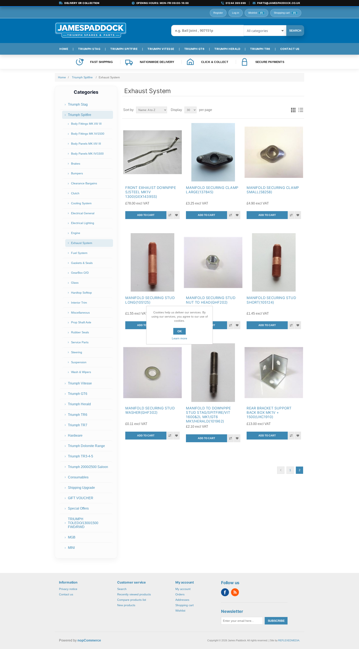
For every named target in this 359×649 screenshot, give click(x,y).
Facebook (225, 592)
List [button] (300, 110)
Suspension (78, 362)
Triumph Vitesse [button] (161, 48)
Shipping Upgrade (81, 487)
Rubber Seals (80, 332)
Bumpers (77, 173)
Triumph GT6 (77, 393)
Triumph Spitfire (79, 115)
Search (295, 30)
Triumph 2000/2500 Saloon (88, 467)
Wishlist (180, 610)
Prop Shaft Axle (81, 322)
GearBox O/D (80, 272)
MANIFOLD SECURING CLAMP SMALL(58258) (273, 190)
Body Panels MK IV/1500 (87, 153)
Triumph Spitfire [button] (124, 48)
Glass (75, 282)
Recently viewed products (134, 594)
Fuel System (79, 253)
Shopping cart (184, 605)
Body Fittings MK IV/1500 (87, 133)
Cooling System (81, 203)
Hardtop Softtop (81, 292)
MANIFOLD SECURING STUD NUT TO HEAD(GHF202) (210, 300)
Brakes (75, 163)
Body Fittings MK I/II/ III (86, 123)
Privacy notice (68, 589)
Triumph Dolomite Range (86, 446)
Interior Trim (79, 302)
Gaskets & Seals (82, 263)
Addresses (182, 599)
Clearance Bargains (84, 183)
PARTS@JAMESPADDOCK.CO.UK (278, 3)
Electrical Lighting (82, 223)
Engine (75, 233)
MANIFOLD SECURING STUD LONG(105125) (150, 300)
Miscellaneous (80, 312)
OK (179, 331)
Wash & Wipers (81, 372)
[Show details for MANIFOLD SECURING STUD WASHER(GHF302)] (152, 372)
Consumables (78, 477)
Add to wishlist (176, 215)
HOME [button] (63, 48)
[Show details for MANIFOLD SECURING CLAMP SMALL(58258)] (274, 152)
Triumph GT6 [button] (194, 48)
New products (126, 605)
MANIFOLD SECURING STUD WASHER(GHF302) (150, 410)
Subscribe (276, 620)
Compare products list (131, 599)
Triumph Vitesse (80, 383)
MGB (71, 537)
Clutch (75, 193)
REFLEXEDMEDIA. (289, 640)
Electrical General (82, 213)
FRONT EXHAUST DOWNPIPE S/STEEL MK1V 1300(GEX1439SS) (150, 192)
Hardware (75, 435)
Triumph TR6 (77, 414)
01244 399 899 (236, 3)
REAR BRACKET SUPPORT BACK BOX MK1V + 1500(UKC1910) (269, 412)
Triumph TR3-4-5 (80, 456)
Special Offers (78, 508)
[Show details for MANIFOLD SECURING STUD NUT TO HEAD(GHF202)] (213, 262)
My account (183, 589)
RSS (235, 592)
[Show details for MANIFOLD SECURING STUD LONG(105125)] (152, 262)
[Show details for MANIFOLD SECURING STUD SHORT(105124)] (274, 262)
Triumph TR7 (77, 425)
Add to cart (145, 215)
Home (62, 77)
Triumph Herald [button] (227, 48)
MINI (71, 547)
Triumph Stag (78, 104)
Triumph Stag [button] (89, 48)
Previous (280, 470)
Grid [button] (293, 110)
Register (218, 12)
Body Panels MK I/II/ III (86, 143)
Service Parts (80, 342)
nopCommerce (89, 640)
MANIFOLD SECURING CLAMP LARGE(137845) (212, 190)
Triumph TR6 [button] (260, 48)
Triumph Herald (79, 404)
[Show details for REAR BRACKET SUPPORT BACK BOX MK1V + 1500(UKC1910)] (274, 372)
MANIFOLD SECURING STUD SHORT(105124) (271, 300)
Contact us (66, 594)
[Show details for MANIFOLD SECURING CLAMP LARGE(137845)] (213, 152)
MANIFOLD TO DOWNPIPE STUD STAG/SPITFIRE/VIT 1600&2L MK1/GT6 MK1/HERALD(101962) (208, 415)
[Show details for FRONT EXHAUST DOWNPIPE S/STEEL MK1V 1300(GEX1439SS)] (152, 152)
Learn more (179, 338)
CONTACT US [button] (290, 48)
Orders (179, 594)
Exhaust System (81, 243)
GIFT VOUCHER (80, 498)
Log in (235, 12)
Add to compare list (169, 215)
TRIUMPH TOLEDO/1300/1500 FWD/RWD (83, 523)
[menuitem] (65, 49)
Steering (76, 352)
